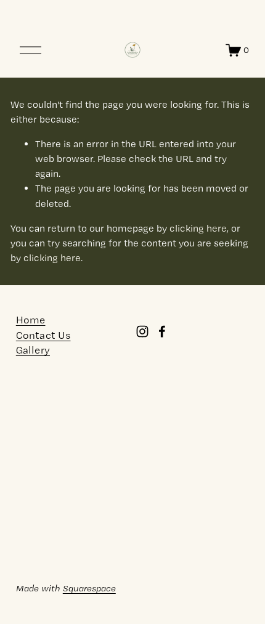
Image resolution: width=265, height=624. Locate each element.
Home (31, 320)
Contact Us (43, 335)
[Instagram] (142, 331)
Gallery (33, 350)
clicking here (198, 228)
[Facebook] (162, 331)
